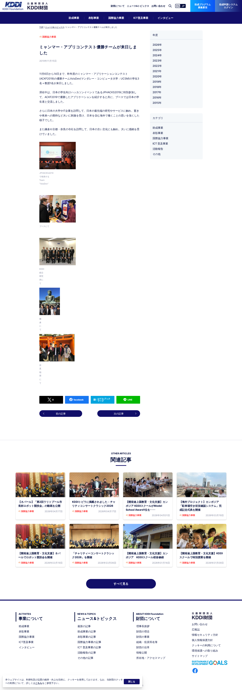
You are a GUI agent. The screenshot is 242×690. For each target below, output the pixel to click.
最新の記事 (84, 626)
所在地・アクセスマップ (150, 657)
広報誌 (196, 629)
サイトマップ (200, 656)
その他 (157, 154)
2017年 (157, 92)
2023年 (157, 60)
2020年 (157, 76)
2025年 (157, 50)
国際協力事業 (116, 17)
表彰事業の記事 (87, 636)
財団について (118, 5)
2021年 (157, 71)
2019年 (157, 81)
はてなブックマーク (103, 399)
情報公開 (141, 652)
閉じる (131, 681)
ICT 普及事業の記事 (89, 647)
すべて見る (121, 583)
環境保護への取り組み (205, 650)
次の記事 (119, 413)
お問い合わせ (158, 5)
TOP (41, 27)
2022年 (157, 65)
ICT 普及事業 (160, 143)
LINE (130, 399)
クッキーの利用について (206, 645)
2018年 (157, 87)
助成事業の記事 (87, 631)
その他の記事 (85, 657)
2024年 (157, 55)
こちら (38, 683)
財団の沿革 (142, 647)
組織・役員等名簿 (146, 642)
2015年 (157, 102)
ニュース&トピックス (138, 5)
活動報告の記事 (87, 652)
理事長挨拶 (142, 626)
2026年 (157, 44)
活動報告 (158, 148)
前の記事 (61, 413)
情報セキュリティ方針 (205, 634)
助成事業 (74, 17)
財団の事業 (142, 636)
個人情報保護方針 (202, 640)
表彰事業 (93, 17)
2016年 (157, 97)
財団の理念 (142, 631)
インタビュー (165, 17)
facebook (79, 399)
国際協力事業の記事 (89, 642)
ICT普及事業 (140, 17)
